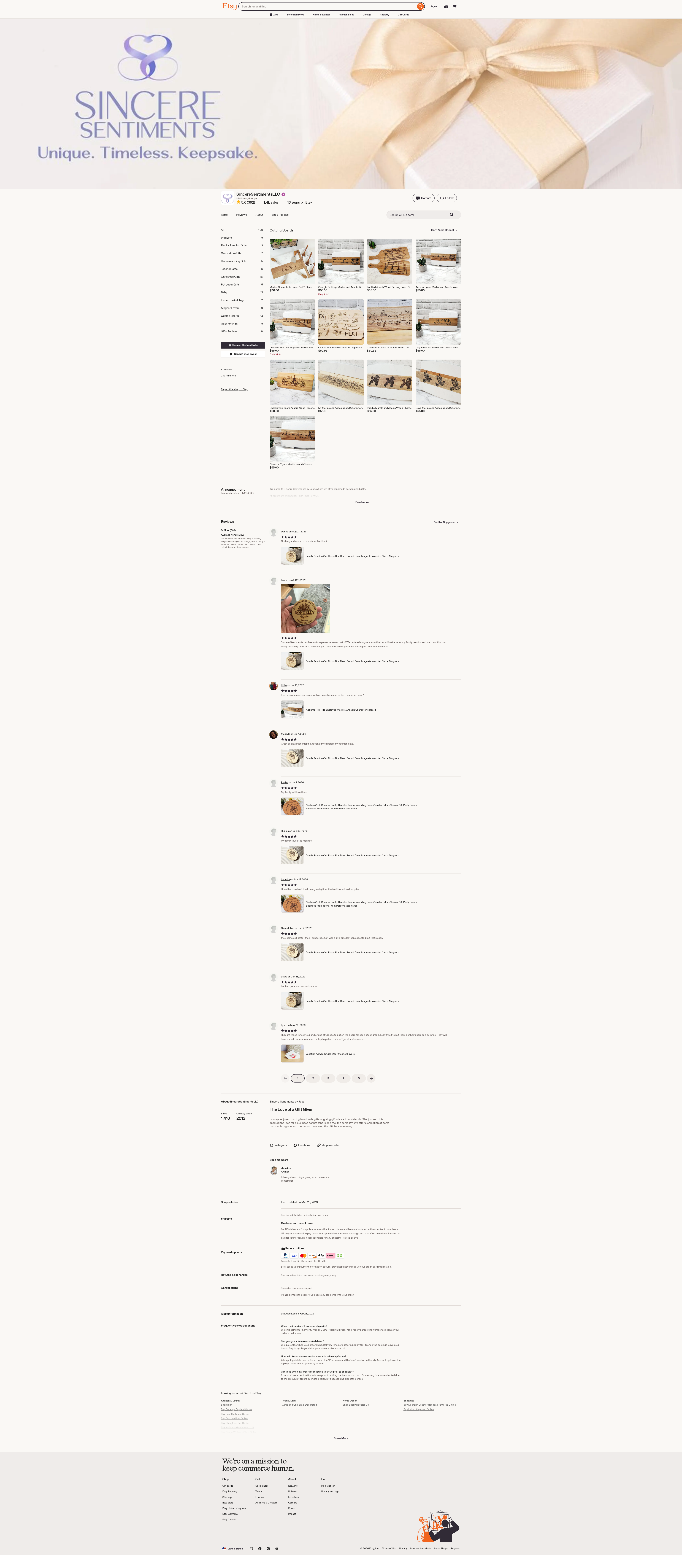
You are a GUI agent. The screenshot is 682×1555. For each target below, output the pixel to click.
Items (224, 214)
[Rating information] (238, 202)
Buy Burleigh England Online (236, 1409)
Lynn (283, 1025)
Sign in (434, 6)
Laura (284, 976)
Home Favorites (321, 14)
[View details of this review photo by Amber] (305, 608)
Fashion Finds (346, 14)
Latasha (285, 879)
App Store (234, 1531)
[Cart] (454, 6)
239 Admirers (228, 375)
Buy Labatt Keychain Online (419, 1409)
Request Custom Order (244, 345)
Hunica (285, 830)
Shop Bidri (226, 1404)
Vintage (367, 14)
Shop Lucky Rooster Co (356, 1404)
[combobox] (327, 6)
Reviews (241, 214)
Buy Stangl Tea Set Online (235, 1423)
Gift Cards (403, 14)
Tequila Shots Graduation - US (237, 1427)
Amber (284, 580)
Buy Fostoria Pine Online (234, 1418)
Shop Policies (280, 214)
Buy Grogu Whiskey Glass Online (239, 1432)
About (259, 214)
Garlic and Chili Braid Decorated (299, 1404)
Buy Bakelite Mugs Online (235, 1414)
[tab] (243, 230)
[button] (424, 198)
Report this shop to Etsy (234, 389)
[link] (285, 1078)
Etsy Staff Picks (295, 14)
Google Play (261, 1531)
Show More (341, 1438)
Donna (284, 531)
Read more (362, 502)
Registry (384, 14)
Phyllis (284, 782)
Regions (455, 1548)
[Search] (420, 6)
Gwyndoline (287, 928)
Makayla (285, 733)
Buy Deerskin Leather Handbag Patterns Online (430, 1404)
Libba (284, 685)
